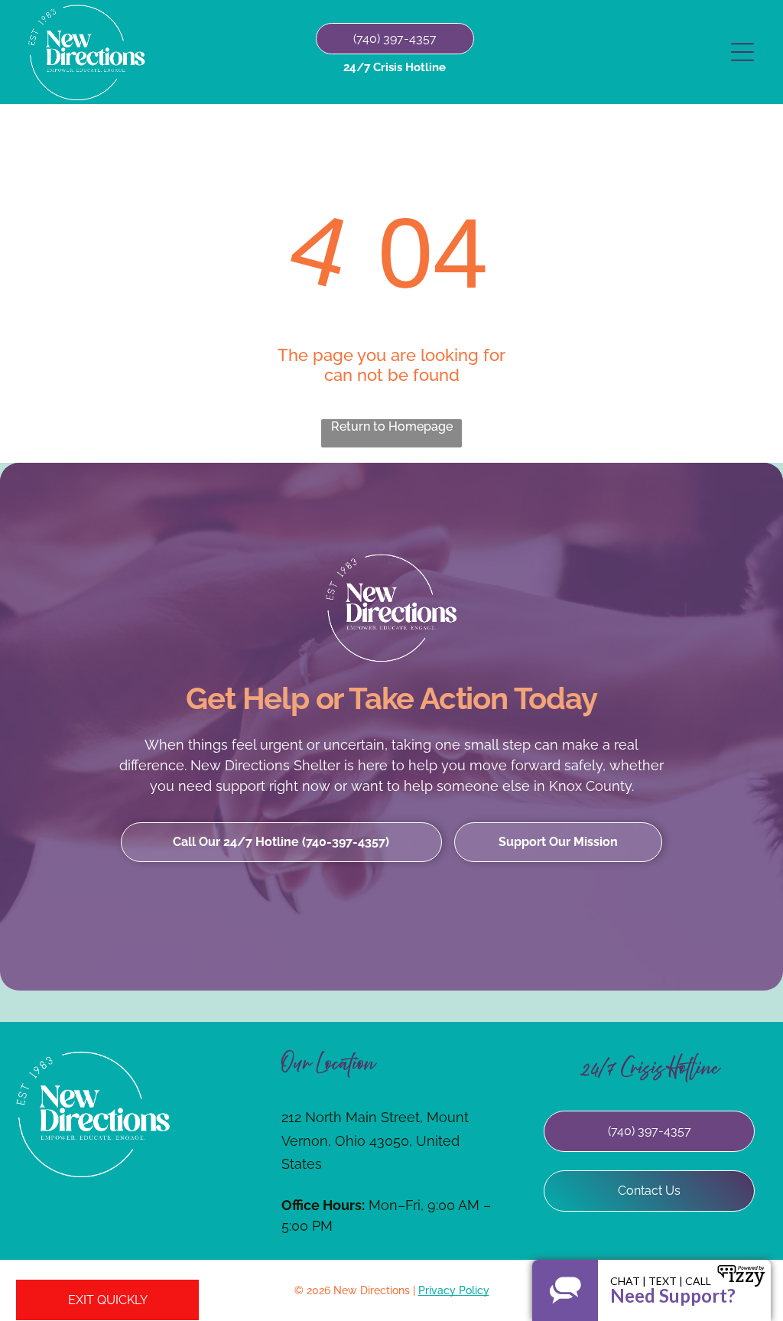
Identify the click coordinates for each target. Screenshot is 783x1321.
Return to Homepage (392, 426)
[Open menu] (742, 52)
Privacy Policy (453, 1290)
